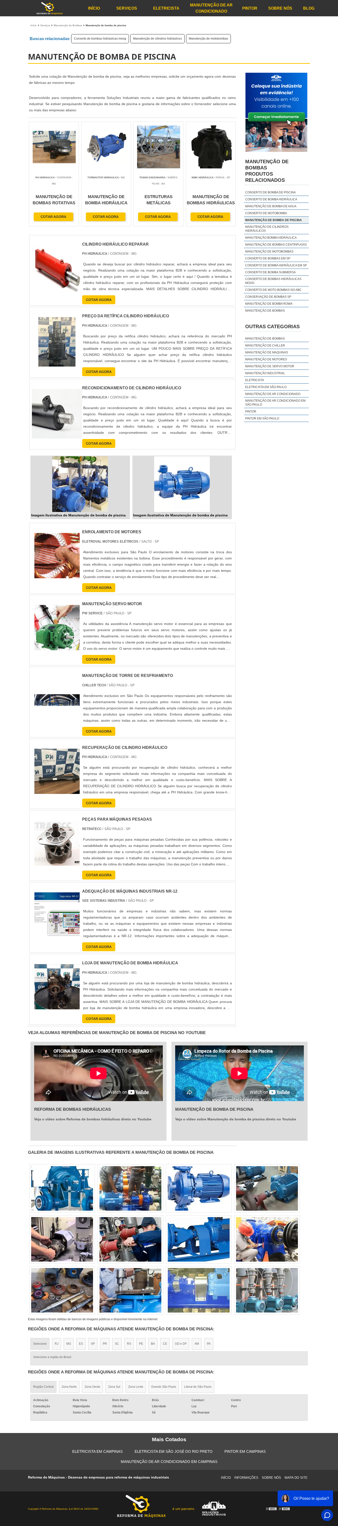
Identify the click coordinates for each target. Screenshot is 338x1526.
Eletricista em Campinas (97, 1451)
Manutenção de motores (266, 359)
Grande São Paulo (163, 1386)
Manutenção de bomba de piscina (273, 220)
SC (117, 1343)
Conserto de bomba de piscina (270, 192)
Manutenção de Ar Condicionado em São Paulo (275, 402)
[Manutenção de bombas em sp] (267, 1188)
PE (141, 1343)
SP (93, 1343)
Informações (246, 1478)
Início (94, 8)
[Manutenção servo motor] (57, 627)
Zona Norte (69, 1386)
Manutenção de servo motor (269, 366)
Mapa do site (296, 1478)
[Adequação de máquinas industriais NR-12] (57, 915)
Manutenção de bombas (265, 310)
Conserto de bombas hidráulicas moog (100, 38)
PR (105, 1343)
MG (68, 1343)
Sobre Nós (280, 8)
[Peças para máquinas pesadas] (57, 843)
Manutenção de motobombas (208, 38)
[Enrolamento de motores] (57, 555)
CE (165, 1343)
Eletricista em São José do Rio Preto (174, 1451)
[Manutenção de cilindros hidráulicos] (62, 1239)
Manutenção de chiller (265, 345)
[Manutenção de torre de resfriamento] (57, 699)
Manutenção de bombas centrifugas (276, 244)
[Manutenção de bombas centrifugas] (62, 1188)
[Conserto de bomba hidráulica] (130, 1188)
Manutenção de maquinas (266, 352)
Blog (308, 8)
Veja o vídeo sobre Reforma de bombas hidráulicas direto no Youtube (92, 1119)
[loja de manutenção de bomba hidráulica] (57, 986)
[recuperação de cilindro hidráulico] (57, 771)
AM (196, 1343)
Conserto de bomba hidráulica (271, 199)
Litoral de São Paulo (198, 1386)
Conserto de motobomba (266, 213)
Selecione (40, 1343)
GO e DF (181, 1343)
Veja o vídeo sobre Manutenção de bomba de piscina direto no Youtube (235, 1119)
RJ (56, 1343)
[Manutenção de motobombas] (130, 1290)
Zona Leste (135, 1386)
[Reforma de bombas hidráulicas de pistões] (267, 1239)
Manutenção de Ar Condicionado (211, 8)
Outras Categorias (272, 326)
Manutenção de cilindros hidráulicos (157, 38)
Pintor (249, 8)
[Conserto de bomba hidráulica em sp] (199, 1188)
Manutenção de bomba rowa (268, 303)
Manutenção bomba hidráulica (271, 237)
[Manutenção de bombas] (199, 1290)
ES (81, 1343)
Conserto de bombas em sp (267, 258)
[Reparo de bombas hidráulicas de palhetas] (199, 1239)
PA (209, 1343)
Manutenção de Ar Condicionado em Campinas (169, 1461)
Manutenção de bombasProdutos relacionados (267, 171)
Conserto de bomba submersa (270, 272)
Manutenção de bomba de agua (270, 206)
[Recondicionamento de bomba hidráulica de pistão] (130, 1239)
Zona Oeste (92, 1386)
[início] (49, 8)
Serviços (126, 8)
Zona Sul (114, 1386)
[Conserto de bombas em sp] (267, 1290)
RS (129, 1343)
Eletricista (166, 8)
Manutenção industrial (265, 373)
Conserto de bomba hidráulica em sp (276, 265)
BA (153, 1343)
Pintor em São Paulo (262, 418)
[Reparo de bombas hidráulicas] (62, 1290)
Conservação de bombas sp (268, 297)
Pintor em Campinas (245, 1451)
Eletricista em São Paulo (266, 387)
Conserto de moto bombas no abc (273, 290)
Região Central (43, 1386)
